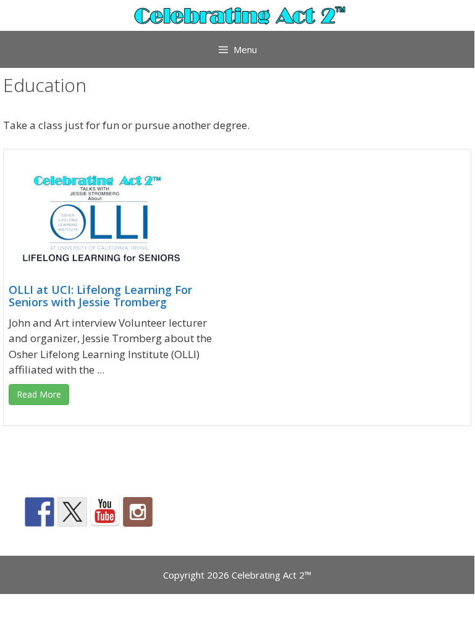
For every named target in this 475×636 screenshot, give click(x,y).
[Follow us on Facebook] (39, 512)
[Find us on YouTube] (105, 512)
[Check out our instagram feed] (138, 512)
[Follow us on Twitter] (72, 512)
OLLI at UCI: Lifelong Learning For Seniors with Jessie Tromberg (100, 295)
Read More (39, 394)
